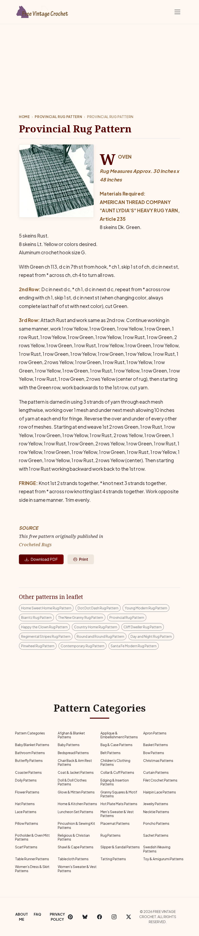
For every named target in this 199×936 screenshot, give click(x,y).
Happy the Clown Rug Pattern (44, 627)
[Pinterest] (70, 916)
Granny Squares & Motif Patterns (118, 794)
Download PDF (44, 559)
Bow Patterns (153, 753)
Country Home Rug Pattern (95, 627)
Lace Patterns (25, 812)
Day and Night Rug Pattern (151, 636)
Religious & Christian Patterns (74, 837)
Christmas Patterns (158, 760)
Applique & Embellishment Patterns (119, 735)
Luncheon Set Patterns (75, 812)
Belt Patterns (110, 753)
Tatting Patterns (113, 859)
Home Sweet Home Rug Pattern (46, 608)
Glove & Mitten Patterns (76, 792)
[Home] (42, 11)
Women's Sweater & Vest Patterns (77, 869)
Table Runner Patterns (32, 859)
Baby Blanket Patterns (32, 745)
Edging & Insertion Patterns (114, 782)
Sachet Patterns (155, 835)
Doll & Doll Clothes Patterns (72, 782)
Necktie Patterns (156, 812)
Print (83, 559)
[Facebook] (99, 916)
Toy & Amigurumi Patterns (163, 859)
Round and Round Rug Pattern (100, 636)
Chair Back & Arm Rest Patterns (75, 762)
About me (21, 916)
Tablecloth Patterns (73, 859)
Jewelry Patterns (155, 804)
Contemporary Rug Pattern (82, 646)
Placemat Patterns (115, 823)
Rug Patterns (110, 835)
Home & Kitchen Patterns (77, 804)
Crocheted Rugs (35, 544)
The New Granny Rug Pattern (80, 617)
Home (24, 117)
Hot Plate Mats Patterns (118, 804)
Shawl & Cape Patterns (75, 847)
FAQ (37, 914)
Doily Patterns (26, 780)
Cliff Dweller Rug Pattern (143, 627)
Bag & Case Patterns (116, 745)
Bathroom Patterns (30, 753)
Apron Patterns (154, 733)
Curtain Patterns (156, 772)
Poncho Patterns (156, 823)
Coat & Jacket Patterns (76, 772)
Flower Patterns (27, 792)
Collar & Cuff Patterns (117, 772)
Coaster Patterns (28, 772)
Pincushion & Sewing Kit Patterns (76, 825)
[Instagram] (114, 916)
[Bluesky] (85, 916)
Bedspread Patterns (73, 753)
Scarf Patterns (26, 847)
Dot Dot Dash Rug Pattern (98, 608)
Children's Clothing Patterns (115, 762)
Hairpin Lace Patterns (159, 792)
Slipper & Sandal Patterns (120, 847)
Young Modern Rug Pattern (146, 608)
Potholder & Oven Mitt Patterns (32, 837)
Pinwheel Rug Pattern (37, 646)
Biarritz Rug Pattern (36, 617)
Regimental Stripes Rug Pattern (45, 636)
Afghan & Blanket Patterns (71, 735)
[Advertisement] (99, 60)
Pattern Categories (30, 733)
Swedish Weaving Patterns (156, 849)
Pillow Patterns (26, 823)
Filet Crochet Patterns (160, 780)
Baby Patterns (69, 745)
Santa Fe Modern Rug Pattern (134, 646)
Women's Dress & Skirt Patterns (32, 869)
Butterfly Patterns (29, 760)
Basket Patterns (155, 745)
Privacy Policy (57, 916)
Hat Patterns (25, 804)
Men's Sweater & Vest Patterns (117, 814)
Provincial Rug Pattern (58, 117)
